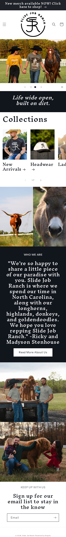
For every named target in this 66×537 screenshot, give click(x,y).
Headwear (41, 165)
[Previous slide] (25, 87)
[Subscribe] (55, 517)
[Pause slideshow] (62, 87)
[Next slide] (41, 87)
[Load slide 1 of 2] (31, 87)
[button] (4, 24)
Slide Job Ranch (28, 535)
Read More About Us (33, 352)
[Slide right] (41, 180)
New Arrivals (12, 166)
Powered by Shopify (43, 535)
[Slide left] (25, 180)
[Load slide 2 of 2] (35, 87)
